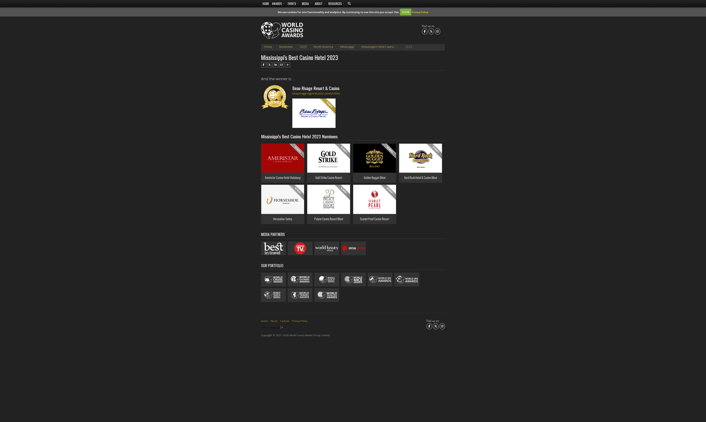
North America (323, 47)
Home (266, 3)
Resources (335, 3)
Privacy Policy (420, 12)
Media (306, 3)
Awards (277, 3)
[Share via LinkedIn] (275, 64)
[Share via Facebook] (263, 64)
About (319, 3)
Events (292, 3)
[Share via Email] (281, 64)
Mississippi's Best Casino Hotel (381, 47)
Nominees (286, 47)
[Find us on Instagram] (437, 31)
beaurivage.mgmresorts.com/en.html (316, 93)
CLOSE (405, 12)
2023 (303, 47)
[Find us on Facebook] (424, 31)
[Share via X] (269, 64)
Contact (284, 321)
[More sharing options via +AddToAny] (287, 64)
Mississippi (347, 47)
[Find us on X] (431, 31)
